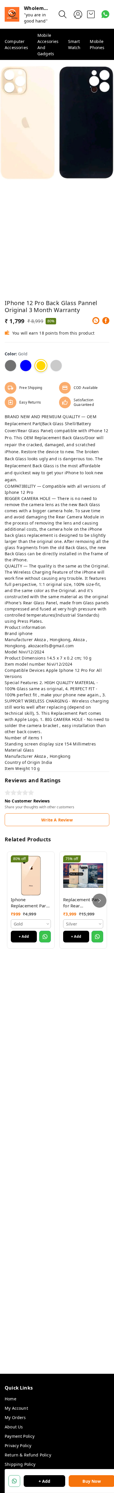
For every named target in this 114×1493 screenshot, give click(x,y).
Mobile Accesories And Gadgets (48, 44)
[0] (91, 14)
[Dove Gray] (10, 365)
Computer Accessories (16, 44)
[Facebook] (105, 320)
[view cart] (91, 14)
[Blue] (26, 365)
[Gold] (40, 365)
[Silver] (56, 365)
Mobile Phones (97, 44)
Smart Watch (74, 44)
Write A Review (56, 820)
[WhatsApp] (95, 320)
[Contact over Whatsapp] (105, 14)
